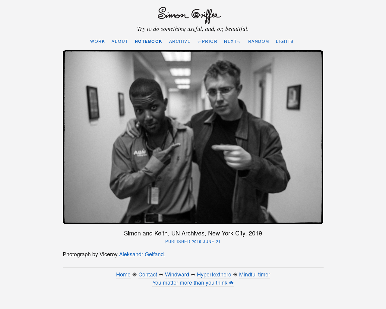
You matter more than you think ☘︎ (193, 282)
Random (258, 41)
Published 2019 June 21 (193, 241)
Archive (180, 41)
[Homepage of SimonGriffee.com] (192, 15)
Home (123, 274)
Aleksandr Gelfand (141, 254)
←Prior (207, 41)
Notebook (149, 41)
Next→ (233, 41)
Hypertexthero (214, 274)
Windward (177, 274)
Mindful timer (254, 274)
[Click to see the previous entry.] (193, 137)
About (120, 41)
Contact (147, 274)
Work (97, 41)
